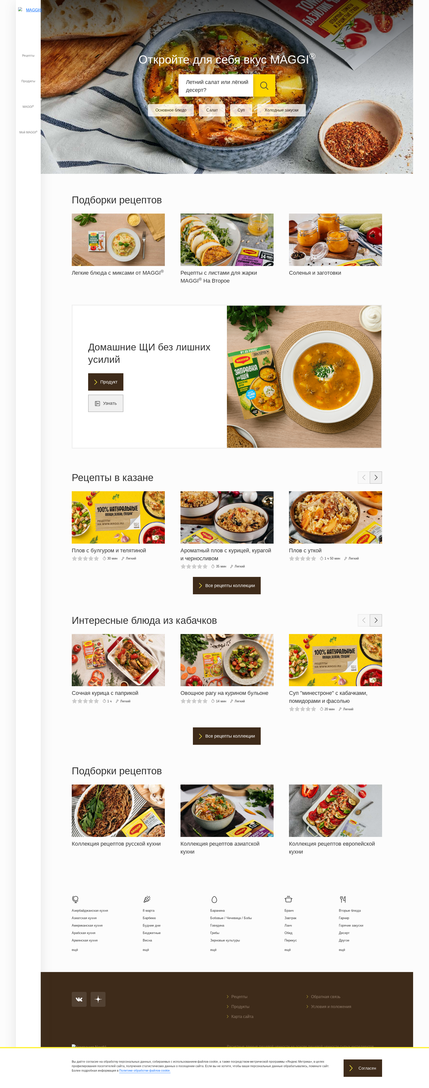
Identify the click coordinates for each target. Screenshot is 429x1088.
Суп (241, 110)
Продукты (28, 81)
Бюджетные (152, 933)
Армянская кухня (85, 940)
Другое (344, 940)
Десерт (344, 933)
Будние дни (151, 925)
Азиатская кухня (84, 918)
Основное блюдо (170, 110)
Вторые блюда (350, 910)
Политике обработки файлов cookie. (145, 1070)
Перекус (291, 940)
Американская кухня (87, 925)
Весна (147, 940)
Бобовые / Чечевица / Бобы (231, 918)
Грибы (214, 933)
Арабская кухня (83, 933)
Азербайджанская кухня (90, 910)
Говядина (217, 925)
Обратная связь (325, 997)
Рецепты (28, 55)
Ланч (288, 925)
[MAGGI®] (28, 16)
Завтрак (290, 918)
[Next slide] (376, 477)
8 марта (148, 910)
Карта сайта (242, 1016)
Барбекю (149, 918)
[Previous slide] (364, 477)
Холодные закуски (281, 110)
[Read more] (118, 245)
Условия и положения (331, 1007)
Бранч (289, 910)
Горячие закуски (351, 925)
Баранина (217, 910)
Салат (212, 110)
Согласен (367, 1068)
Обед (288, 933)
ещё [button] (75, 950)
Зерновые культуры (225, 940)
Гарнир (344, 918)
